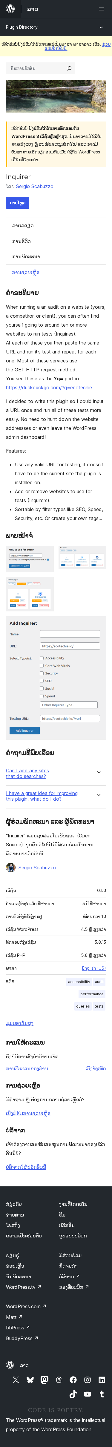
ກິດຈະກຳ (68, 1266)
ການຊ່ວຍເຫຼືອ (25, 272)
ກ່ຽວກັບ (14, 1204)
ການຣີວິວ (21, 241)
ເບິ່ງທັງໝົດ (95, 1068)
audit (99, 981)
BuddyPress (22, 1338)
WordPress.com (26, 1306)
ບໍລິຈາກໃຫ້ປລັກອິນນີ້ (26, 1167)
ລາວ (24, 1365)
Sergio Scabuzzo (34, 186)
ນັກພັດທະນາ (18, 1277)
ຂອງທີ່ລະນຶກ (74, 1287)
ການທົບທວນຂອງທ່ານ (27, 1068)
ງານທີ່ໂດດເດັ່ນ (73, 1204)
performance (92, 994)
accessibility (79, 981)
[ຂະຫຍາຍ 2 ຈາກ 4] (98, 554)
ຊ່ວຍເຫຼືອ (15, 1266)
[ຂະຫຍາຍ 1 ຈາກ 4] (46, 554)
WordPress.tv (24, 1287)
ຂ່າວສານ (15, 1215)
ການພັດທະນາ (26, 256)
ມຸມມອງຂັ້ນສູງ (19, 1023)
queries (83, 1006)
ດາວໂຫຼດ (17, 202)
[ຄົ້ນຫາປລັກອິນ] (69, 68)
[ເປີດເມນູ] (102, 9)
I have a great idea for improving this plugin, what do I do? (42, 796)
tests (99, 1006)
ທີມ (62, 1215)
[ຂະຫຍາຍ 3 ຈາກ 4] (46, 585)
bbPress (18, 1328)
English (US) (94, 968)
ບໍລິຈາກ (69, 1277)
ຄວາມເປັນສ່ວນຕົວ (24, 1236)
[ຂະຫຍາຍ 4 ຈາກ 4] (98, 624)
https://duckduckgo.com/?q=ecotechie (49, 387)
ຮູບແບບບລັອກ (73, 1236)
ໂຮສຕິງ (13, 1225)
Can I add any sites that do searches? (27, 773)
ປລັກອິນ (67, 1225)
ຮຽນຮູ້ (12, 1255)
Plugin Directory (22, 27)
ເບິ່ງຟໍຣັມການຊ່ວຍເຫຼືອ (28, 1113)
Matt (14, 1317)
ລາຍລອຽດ (23, 225)
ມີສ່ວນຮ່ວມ (70, 1255)
